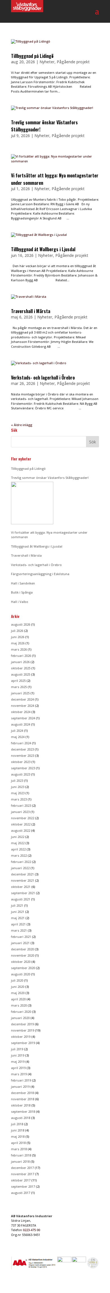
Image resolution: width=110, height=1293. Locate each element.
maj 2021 (18, 918)
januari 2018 (20, 1161)
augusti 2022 (20, 830)
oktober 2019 (20, 1036)
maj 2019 (18, 1061)
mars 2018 (19, 1149)
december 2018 (22, 1093)
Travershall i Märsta (30, 311)
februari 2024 (21, 743)
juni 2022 (17, 837)
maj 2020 (18, 993)
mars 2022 (19, 855)
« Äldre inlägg (21, 425)
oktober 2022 (20, 824)
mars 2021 (19, 930)
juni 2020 (17, 986)
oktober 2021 (20, 887)
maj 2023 (18, 793)
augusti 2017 (20, 1193)
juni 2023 (17, 787)
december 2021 (22, 874)
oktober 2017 (20, 1180)
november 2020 (22, 955)
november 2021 (22, 880)
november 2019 (22, 1030)
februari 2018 (21, 1155)
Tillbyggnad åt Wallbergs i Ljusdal (43, 249)
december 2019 (22, 1024)
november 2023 (22, 755)
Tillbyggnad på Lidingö (32, 56)
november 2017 (22, 1174)
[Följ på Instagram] (94, 1284)
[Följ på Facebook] (83, 1284)
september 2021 (23, 893)
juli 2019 (17, 1049)
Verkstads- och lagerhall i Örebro (43, 377)
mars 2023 (19, 799)
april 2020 (18, 999)
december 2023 (22, 749)
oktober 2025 (20, 668)
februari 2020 (21, 1011)
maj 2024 (18, 737)
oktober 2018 (20, 1105)
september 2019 (23, 1043)
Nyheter (46, 61)
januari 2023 (20, 812)
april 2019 (18, 1068)
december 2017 (22, 1168)
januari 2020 (20, 1018)
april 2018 (18, 1143)
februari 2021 (21, 936)
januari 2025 (20, 693)
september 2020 (23, 968)
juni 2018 (17, 1130)
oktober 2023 (20, 762)
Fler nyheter (21, 459)
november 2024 (22, 705)
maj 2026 (18, 643)
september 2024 (23, 718)
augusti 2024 (20, 724)
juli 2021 (17, 905)
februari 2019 (21, 1080)
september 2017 (23, 1186)
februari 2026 (21, 655)
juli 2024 (17, 730)
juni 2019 (17, 1055)
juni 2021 (17, 911)
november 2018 (22, 1099)
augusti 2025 (20, 674)
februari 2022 (21, 862)
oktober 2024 (20, 712)
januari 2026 (20, 662)
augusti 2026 (20, 624)
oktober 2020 (20, 961)
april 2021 (18, 924)
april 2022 (18, 849)
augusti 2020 (20, 974)
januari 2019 (20, 1086)
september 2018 (23, 1111)
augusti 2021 (20, 899)
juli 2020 (17, 980)
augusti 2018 (20, 1118)
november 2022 (22, 818)
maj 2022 (18, 843)
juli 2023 (17, 780)
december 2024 (22, 699)
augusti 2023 (20, 774)
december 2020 (22, 949)
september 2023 (23, 768)
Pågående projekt (73, 61)
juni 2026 (17, 637)
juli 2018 (17, 1124)
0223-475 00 (31, 1230)
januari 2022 (20, 868)
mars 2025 (19, 687)
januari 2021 (20, 943)
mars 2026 (19, 649)
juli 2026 (17, 630)
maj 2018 (18, 1136)
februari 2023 (21, 805)
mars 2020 (19, 1005)
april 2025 (18, 680)
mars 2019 (19, 1074)
